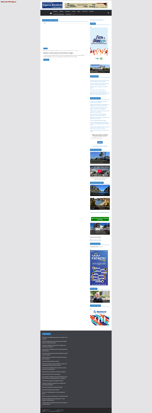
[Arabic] (1, 1)
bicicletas (58, 50)
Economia (67, 11)
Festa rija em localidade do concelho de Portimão (52, 387)
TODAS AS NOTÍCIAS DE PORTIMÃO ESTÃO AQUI (99, 212)
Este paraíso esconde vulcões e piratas (97, 89)
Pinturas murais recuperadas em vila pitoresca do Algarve (54, 371)
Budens (61, 50)
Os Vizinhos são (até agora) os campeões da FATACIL (52, 380)
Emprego (61, 11)
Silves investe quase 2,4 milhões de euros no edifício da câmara (55, 396)
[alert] (100, 240)
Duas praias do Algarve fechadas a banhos (50, 389)
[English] (6, 1)
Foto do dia (84, 11)
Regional (55, 11)
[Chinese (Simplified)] (3, 1)
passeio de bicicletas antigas (68, 50)
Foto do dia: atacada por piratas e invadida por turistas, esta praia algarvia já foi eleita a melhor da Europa (100, 123)
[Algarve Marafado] (50, 13)
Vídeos (78, 11)
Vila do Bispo (76, 50)
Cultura (73, 11)
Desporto (91, 11)
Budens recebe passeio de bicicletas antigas (58, 53)
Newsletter (68, 14)
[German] (9, 1)
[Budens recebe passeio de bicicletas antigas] (65, 34)
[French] (8, 1)
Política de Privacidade (58, 14)
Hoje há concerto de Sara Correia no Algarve (51, 374)
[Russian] (14, 1)
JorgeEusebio (53, 50)
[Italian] (11, 1)
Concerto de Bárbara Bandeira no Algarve (98, 120)
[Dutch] (5, 1)
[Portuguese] (73, 14)
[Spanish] (15, 1)
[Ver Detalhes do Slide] (100, 69)
